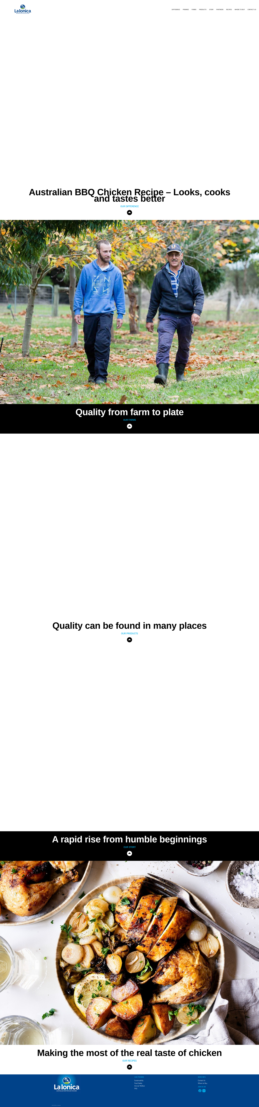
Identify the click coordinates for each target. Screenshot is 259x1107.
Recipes (229, 9)
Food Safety (138, 1083)
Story (211, 9)
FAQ (135, 1088)
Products (202, 9)
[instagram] (204, 1092)
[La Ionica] (22, 9)
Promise (186, 9)
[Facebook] (200, 1092)
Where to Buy (240, 9)
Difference (176, 9)
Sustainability (138, 1080)
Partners (219, 9)
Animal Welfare (139, 1086)
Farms (194, 9)
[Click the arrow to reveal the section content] (129, 212)
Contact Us (252, 9)
